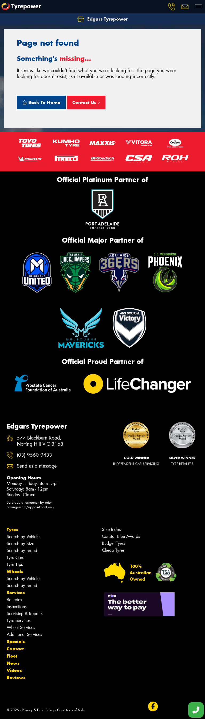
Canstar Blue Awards (121, 536)
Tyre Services (18, 620)
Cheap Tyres (113, 550)
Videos (14, 670)
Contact (15, 649)
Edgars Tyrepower (107, 19)
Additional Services (24, 634)
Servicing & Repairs (24, 613)
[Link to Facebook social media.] (153, 707)
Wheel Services (21, 627)
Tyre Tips (15, 564)
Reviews (16, 678)
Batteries (14, 600)
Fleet (12, 656)
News (13, 663)
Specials (16, 641)
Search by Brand (22, 550)
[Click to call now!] (171, 6)
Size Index (111, 529)
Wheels (15, 571)
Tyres (12, 530)
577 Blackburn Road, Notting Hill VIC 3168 (40, 441)
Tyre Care (15, 557)
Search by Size (20, 543)
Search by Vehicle (23, 536)
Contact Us (84, 102)
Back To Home (43, 102)
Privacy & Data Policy (38, 710)
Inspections (16, 606)
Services (16, 593)
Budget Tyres (113, 543)
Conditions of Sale (71, 710)
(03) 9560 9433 (34, 455)
